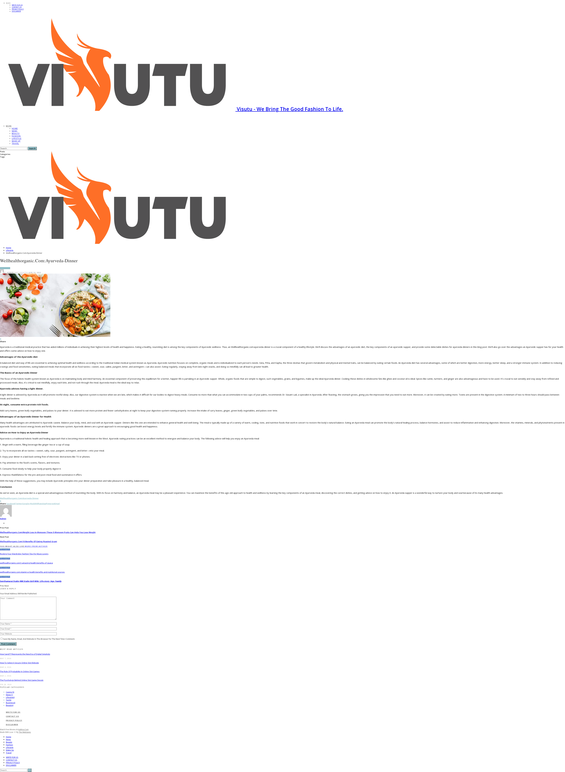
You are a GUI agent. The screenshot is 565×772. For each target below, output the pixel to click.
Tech (8, 700)
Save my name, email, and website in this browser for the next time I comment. (39, 639)
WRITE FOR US (17, 5)
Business (10, 702)
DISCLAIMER (16, 11)
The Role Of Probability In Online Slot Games (20, 671)
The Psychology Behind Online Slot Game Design (21, 680)
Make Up (16, 141)
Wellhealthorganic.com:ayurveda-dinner (19, 498)
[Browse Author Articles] (6, 516)
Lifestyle (16, 138)
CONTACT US (16, 7)
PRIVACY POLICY (18, 9)
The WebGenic (25, 732)
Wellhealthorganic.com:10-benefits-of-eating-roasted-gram (28, 541)
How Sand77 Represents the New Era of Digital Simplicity (25, 654)
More (8, 3)
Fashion (16, 136)
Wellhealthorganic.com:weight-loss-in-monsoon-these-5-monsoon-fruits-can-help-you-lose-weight (47, 532)
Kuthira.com (23, 729)
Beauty (16, 133)
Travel (15, 143)
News (14, 131)
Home (15, 128)
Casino (10, 692)
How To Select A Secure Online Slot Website (19, 662)
